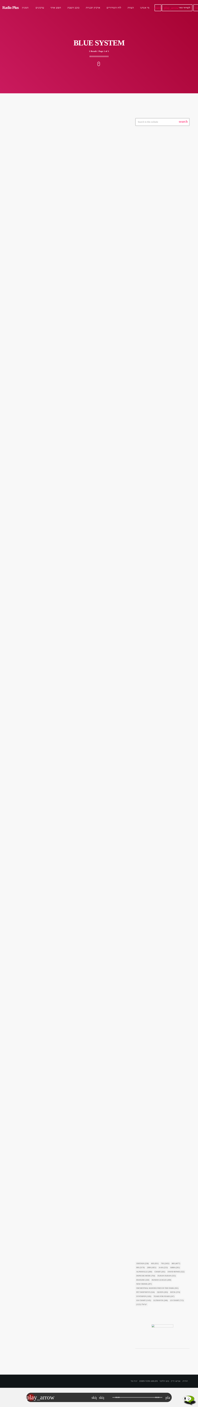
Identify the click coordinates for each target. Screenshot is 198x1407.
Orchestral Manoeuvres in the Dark (157, 1288)
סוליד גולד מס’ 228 (158, 409)
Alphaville (144, 1272)
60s (155, 1263)
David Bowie (176, 1272)
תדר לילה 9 (154, 441)
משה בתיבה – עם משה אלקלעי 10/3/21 (51, 221)
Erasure (142, 1280)
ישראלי (143, 161)
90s (140, 1267)
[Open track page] (109, 1397)
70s (165, 1263)
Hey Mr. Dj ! (155, 208)
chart (160, 1272)
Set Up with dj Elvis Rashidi (162, 239)
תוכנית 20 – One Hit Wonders (163, 425)
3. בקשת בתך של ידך (151, 770)
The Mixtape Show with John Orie (165, 224)
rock (175, 1292)
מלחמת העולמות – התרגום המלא (158, 1157)
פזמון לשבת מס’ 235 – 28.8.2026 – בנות (167, 362)
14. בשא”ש (146, 925)
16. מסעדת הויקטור (150, 537)
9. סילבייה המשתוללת (151, 615)
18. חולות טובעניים (150, 847)
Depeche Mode (145, 1276)
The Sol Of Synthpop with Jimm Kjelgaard (164, 288)
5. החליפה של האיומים (152, 1080)
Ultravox (160, 1300)
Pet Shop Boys (145, 1292)
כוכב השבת (145, 686)
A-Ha (163, 1267)
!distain (142, 1263)
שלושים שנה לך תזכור (159, 192)
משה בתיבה (22, 215)
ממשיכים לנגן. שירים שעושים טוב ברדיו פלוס (168, 271)
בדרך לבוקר (146, 166)
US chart (177, 1300)
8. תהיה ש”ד (147, 1002)
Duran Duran (166, 1276)
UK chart (143, 1300)
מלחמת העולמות (147, 1151)
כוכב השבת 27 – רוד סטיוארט (156, 1235)
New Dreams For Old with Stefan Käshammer (165, 256)
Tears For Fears (164, 1296)
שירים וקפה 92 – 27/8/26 (161, 346)
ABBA (175, 1267)
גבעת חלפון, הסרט (147, 531)
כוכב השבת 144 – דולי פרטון (162, 315)
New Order (144, 1284)
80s (176, 1263)
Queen (162, 1292)
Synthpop (143, 1296)
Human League (161, 1280)
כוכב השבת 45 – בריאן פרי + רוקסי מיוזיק (162, 692)
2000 (151, 1267)
